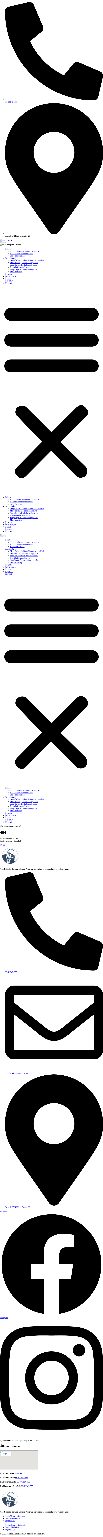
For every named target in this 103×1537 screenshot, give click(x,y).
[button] (51, 390)
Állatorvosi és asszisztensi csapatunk (24, 251)
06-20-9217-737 (21, 1473)
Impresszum (10, 1521)
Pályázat (8, 283)
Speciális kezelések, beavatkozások (24, 265)
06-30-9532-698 (21, 1477)
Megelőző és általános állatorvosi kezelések (27, 260)
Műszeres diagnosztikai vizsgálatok (24, 263)
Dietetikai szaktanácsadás (20, 267)
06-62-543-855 (27, 1486)
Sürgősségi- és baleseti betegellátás (24, 269)
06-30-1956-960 (23, 1482)
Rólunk (8, 249)
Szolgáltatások (10, 258)
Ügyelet (8, 278)
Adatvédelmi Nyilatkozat (15, 1516)
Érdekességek (10, 276)
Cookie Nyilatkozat (12, 1518)
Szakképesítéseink (17, 256)
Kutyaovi (8, 274)
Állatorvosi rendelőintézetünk (21, 253)
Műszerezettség (16, 272)
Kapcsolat (9, 281)
